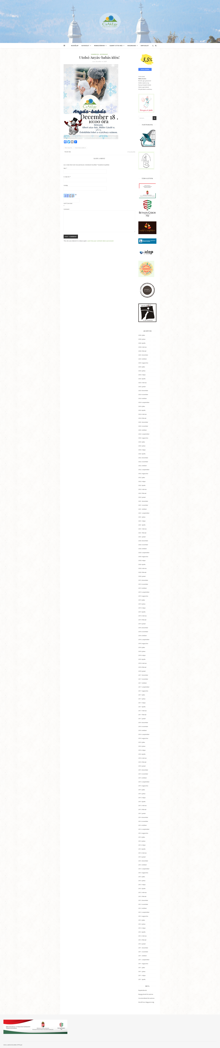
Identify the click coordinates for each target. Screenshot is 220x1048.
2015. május (142, 797)
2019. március (142, 616)
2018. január (142, 671)
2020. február (142, 572)
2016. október (142, 730)
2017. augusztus (143, 691)
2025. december (143, 355)
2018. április (141, 659)
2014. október (142, 825)
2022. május (142, 481)
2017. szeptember (143, 687)
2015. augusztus (143, 786)
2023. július (141, 442)
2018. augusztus (143, 643)
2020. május (142, 560)
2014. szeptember (143, 829)
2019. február (142, 620)
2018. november (143, 631)
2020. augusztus (143, 556)
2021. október (142, 509)
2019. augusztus (143, 596)
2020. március (142, 568)
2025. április (141, 378)
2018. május (142, 655)
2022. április (141, 485)
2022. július (141, 477)
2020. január (142, 576)
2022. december (143, 458)
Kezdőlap (74, 45)
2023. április (141, 454)
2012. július (141, 920)
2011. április (141, 979)
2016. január (142, 766)
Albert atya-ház (116, 45)
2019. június (141, 604)
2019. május (142, 608)
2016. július (141, 742)
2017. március (142, 710)
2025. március (142, 382)
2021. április (141, 525)
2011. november (143, 952)
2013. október (142, 865)
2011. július (141, 967)
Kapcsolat (145, 45)
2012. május (142, 928)
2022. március (142, 489)
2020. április (141, 564)
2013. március (142, 892)
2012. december (143, 900)
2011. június (141, 971)
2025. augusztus (143, 363)
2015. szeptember (143, 782)
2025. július (141, 367)
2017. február (142, 714)
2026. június (141, 339)
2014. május (142, 845)
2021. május (142, 521)
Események (95, 54)
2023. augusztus (143, 438)
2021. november (143, 505)
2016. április (141, 754)
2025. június (141, 371)
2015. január (142, 813)
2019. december (143, 580)
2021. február (142, 533)
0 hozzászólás (131, 152)
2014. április (141, 849)
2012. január (142, 944)
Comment (66, 209)
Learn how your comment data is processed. (100, 241)
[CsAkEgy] (110, 21)
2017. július (141, 695)
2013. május (142, 884)
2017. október (142, 683)
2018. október (142, 635)
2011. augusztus (143, 963)
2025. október (142, 359)
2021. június (141, 517)
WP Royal (19, 1045)
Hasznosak (131, 45)
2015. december (143, 770)
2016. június (141, 746)
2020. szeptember (143, 552)
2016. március (142, 758)
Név (65, 168)
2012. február (142, 940)
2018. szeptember (143, 639)
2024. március (142, 414)
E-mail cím (67, 177)
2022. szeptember (143, 469)
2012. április (141, 932)
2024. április (141, 410)
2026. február (142, 351)
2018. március (142, 663)
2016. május (142, 750)
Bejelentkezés (142, 990)
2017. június (141, 699)
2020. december (143, 541)
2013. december (143, 861)
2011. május (142, 975)
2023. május (142, 450)
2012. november (143, 904)
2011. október (142, 955)
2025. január (142, 386)
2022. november (143, 461)
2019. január (142, 624)
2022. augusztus (143, 473)
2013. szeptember (143, 869)
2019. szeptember (143, 592)
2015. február (142, 809)
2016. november (143, 726)
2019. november (143, 584)
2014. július (141, 837)
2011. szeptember (143, 959)
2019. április (141, 612)
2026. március (142, 347)
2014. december (143, 817)
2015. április (141, 801)
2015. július (141, 790)
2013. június (141, 880)
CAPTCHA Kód (68, 203)
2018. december (143, 627)
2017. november (143, 679)
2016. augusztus (143, 738)
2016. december (143, 722)
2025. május (142, 375)
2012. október (142, 908)
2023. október (142, 430)
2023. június (141, 446)
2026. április (141, 343)
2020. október (142, 548)
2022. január (142, 497)
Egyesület (85, 45)
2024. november (143, 394)
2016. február (142, 762)
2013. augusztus (143, 873)
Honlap (66, 185)
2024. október (142, 398)
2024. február (142, 418)
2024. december (143, 390)
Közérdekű (104, 54)
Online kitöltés (145, 69)
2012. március (142, 936)
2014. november (143, 821)
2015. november (143, 774)
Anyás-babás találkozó (80, 148)
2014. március (142, 853)
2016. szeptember (143, 734)
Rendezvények (99, 45)
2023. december (143, 422)
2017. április (141, 707)
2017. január (142, 718)
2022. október (142, 465)
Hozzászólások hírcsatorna (146, 998)
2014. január (142, 857)
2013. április (141, 888)
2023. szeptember (143, 434)
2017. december (143, 675)
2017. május (142, 703)
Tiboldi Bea (67, 152)
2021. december (143, 501)
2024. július (141, 406)
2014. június (141, 841)
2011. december (143, 948)
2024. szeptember (143, 402)
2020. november (143, 544)
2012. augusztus (143, 916)
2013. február (142, 896)
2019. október (142, 588)
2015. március (142, 805)
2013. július (141, 876)
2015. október (142, 778)
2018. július (141, 647)
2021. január (142, 537)
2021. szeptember (143, 513)
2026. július (141, 335)
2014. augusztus (143, 833)
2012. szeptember (143, 912)
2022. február (142, 493)
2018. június (141, 651)
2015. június (141, 793)
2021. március (142, 529)
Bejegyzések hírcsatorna (145, 994)
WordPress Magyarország (146, 1002)
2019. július (141, 600)
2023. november (143, 426)
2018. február (142, 667)
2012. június (141, 924)
